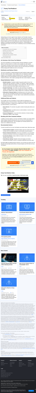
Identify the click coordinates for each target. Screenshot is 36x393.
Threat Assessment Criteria (8, 355)
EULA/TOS (24, 348)
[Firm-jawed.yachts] (9, 231)
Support (20, 360)
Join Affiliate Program (31, 363)
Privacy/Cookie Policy (26, 167)
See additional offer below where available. (12, 167)
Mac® (25, 32)
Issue (2, 266)
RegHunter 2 (2, 364)
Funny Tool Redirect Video (6, 57)
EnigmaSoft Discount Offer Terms (5, 375)
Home (2, 380)
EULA (20, 167)
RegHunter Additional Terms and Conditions (7, 381)
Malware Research (13, 360)
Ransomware (3, 214)
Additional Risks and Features (8, 53)
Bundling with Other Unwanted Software (10, 54)
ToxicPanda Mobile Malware (26, 212)
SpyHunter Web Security (4, 363)
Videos (11, 364)
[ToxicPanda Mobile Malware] (27, 206)
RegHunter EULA (3, 371)
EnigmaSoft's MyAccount (11, 339)
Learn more (11, 391)
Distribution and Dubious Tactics (8, 50)
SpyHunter (2, 362)
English (32, 1)
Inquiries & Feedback (31, 364)
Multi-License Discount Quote (25, 163)
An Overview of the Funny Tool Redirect (10, 49)
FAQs (32, 314)
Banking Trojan (28, 214)
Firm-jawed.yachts (6, 236)
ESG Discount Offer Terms (4, 376)
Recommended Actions (7, 56)
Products (2, 360)
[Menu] (34, 2)
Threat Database (12, 362)
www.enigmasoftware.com (8, 334)
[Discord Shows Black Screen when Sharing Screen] (9, 257)
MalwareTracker (12, 363)
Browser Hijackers (11, 238)
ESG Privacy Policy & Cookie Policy (6, 374)
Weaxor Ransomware (6, 212)
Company (29, 360)
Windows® (20, 32)
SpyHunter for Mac (21, 363)
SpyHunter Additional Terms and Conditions (28, 380)
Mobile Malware (22, 214)
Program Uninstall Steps (6, 380)
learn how (22, 355)
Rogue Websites (4, 238)
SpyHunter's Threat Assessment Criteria (16, 380)
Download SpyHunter (12, 162)
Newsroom (29, 362)
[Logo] (3, 1)
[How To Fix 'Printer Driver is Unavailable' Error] (27, 257)
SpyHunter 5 (20, 362)
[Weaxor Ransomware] (9, 206)
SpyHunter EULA (3, 370)
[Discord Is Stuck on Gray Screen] (9, 282)
